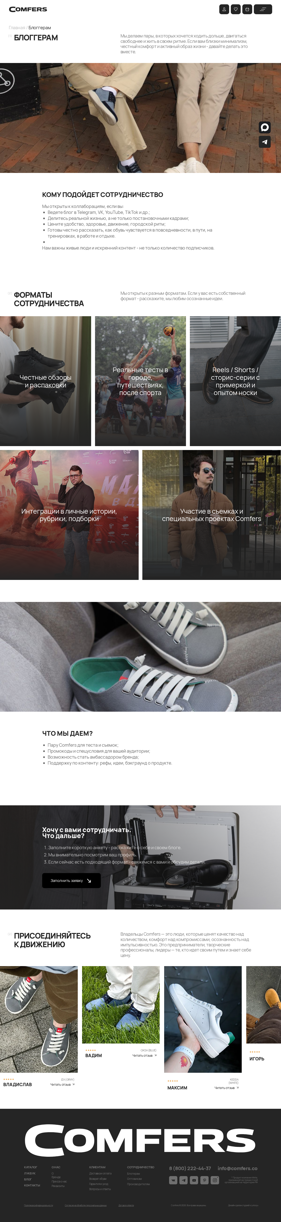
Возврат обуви (98, 1179)
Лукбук (29, 1173)
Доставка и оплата (100, 1173)
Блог (27, 1179)
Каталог (30, 1167)
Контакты (32, 1185)
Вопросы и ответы (100, 1189)
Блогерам (133, 1173)
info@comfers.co (237, 1168)
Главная (17, 27)
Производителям (138, 1184)
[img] (263, 9)
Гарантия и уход (98, 1184)
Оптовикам (134, 1179)
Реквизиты (58, 1186)
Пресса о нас (59, 1181)
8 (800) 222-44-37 (190, 1168)
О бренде (56, 1175)
